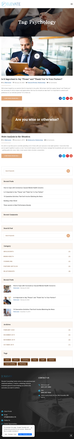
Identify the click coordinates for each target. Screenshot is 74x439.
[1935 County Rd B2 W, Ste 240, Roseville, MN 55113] (39, 395)
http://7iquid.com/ (37, 126)
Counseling (37, 261)
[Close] (31, 427)
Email (5, 415)
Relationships (41, 82)
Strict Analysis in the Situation (15, 136)
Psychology (23, 364)
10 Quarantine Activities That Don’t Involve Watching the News (23, 196)
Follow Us (7, 420)
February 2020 (37, 330)
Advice (7, 359)
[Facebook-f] (71, 435)
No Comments (53, 82)
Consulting (25, 359)
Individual (51, 359)
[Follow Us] (2, 420)
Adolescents (31, 140)
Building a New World (10, 201)
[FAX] (39, 390)
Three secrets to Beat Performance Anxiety (17, 205)
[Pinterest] (67, 98)
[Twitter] (63, 98)
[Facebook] (60, 98)
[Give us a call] (39, 385)
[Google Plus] (71, 98)
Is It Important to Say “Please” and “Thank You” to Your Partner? (31, 79)
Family (34, 359)
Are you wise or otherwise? (37, 119)
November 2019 (37, 340)
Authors (16, 359)
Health (42, 359)
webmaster (8, 82)
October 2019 (37, 345)
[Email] (2, 415)
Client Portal (8, 411)
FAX (42, 390)
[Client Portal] (2, 411)
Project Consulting (10, 364)
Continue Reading (11, 98)
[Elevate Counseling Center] (10, 4)
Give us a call (45, 385)
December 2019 (37, 335)
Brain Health (37, 256)
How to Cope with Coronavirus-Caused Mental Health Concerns (23, 188)
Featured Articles (32, 82)
